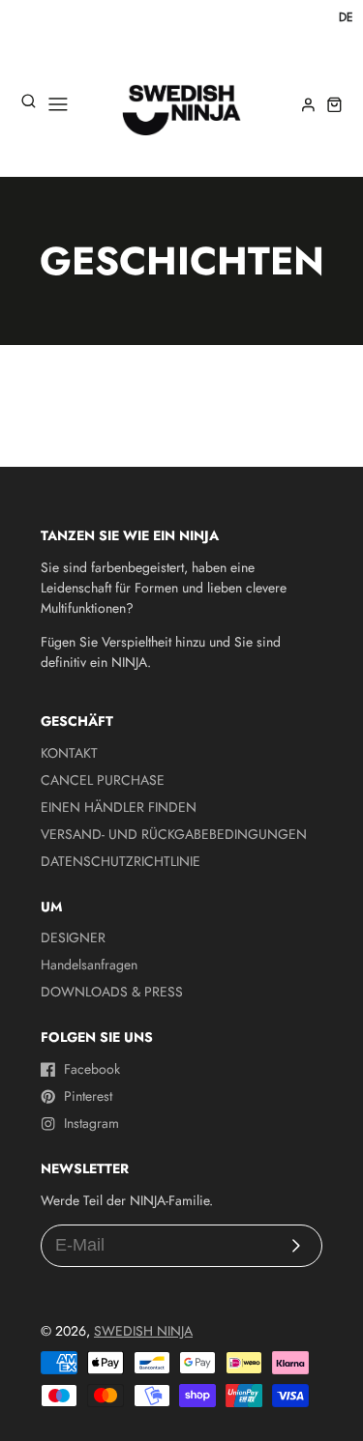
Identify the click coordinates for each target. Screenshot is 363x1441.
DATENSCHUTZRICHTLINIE (120, 861)
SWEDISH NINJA (143, 1330)
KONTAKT (69, 753)
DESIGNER (73, 937)
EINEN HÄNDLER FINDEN (119, 807)
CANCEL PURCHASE (103, 780)
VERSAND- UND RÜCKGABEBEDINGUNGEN (174, 834)
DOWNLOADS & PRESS (112, 991)
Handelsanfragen (89, 964)
